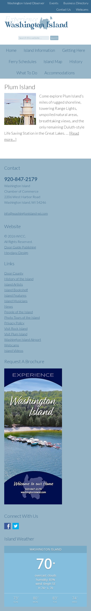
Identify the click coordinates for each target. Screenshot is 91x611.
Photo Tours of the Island (22, 317)
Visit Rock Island (16, 328)
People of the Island (18, 312)
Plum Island (19, 86)
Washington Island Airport (22, 339)
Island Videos (13, 351)
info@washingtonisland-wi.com (26, 213)
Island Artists (13, 284)
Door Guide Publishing (20, 247)
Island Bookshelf (16, 290)
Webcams (11, 345)
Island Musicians (16, 301)
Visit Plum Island (15, 334)
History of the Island (18, 279)
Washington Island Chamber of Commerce (47, 25)
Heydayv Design (16, 253)
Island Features (15, 295)
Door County (13, 273)
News (8, 306)
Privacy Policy (14, 323)
